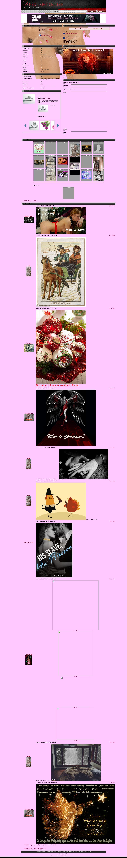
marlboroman (86, 142)
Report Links (112, 205)
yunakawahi (98, 169)
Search (75, 8)
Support (98, 8)
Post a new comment (48, 845)
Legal (89, 851)
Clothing (89, 8)
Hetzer (38, 155)
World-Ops (65, 851)
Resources (71, 851)
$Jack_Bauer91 (86, 155)
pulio (74, 142)
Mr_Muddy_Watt (98, 142)
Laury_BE (47, 98)
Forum (93, 8)
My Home (67, 8)
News (71, 8)
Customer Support (40, 851)
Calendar (84, 8)
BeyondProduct (39, 142)
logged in (84, 29)
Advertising (77, 851)
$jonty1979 (50, 169)
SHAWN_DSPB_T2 (62, 169)
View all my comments (32, 845)
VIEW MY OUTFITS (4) (71, 33)
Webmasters (84, 851)
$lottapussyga (62, 142)
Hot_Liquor (62, 155)
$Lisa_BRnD (51, 142)
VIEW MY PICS (45, 35)
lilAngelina (86, 169)
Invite (79, 8)
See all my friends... (31, 200)
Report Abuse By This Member (34, 848)
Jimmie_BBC (98, 155)
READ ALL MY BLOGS (70, 37)
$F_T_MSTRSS (38, 169)
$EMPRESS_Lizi (75, 169)
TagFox (75, 630)
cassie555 (74, 155)
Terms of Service (50, 851)
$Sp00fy (69, 187)
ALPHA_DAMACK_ (50, 155)
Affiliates (103, 8)
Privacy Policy (58, 851)
